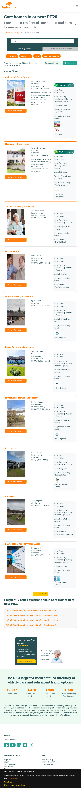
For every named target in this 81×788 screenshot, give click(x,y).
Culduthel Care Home (17, 77)
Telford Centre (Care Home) (20, 206)
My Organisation (11, 764)
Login (6, 762)
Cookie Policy (14, 778)
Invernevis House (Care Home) (22, 397)
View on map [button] (71, 63)
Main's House (12, 251)
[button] (52, 63)
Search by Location (25, 49)
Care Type (11, 56)
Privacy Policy (47, 759)
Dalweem (10, 496)
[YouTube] (13, 745)
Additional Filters (51, 56)
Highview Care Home (17, 143)
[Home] (9, 5)
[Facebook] (6, 745)
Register (7, 759)
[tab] (25, 49)
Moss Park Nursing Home (19, 347)
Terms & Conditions (50, 762)
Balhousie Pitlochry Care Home (22, 543)
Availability (25, 56)
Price (37, 56)
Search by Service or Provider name (60, 49)
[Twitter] (25, 745)
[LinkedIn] (19, 745)
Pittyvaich (11, 448)
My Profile (8, 766)
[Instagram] (30, 745)
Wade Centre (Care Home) (19, 296)
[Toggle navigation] (77, 6)
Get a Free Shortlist (26, 661)
